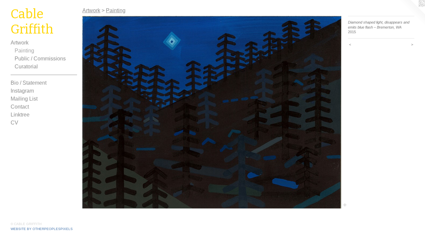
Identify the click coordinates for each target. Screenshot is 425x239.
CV (14, 122)
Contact (20, 107)
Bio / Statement (28, 83)
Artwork (20, 42)
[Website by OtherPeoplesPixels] (411, 13)
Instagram (22, 91)
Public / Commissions (40, 58)
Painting (24, 50)
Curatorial (26, 66)
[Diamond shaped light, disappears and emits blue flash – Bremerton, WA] (211, 112)
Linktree (20, 115)
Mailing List (24, 99)
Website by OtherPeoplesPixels (42, 229)
